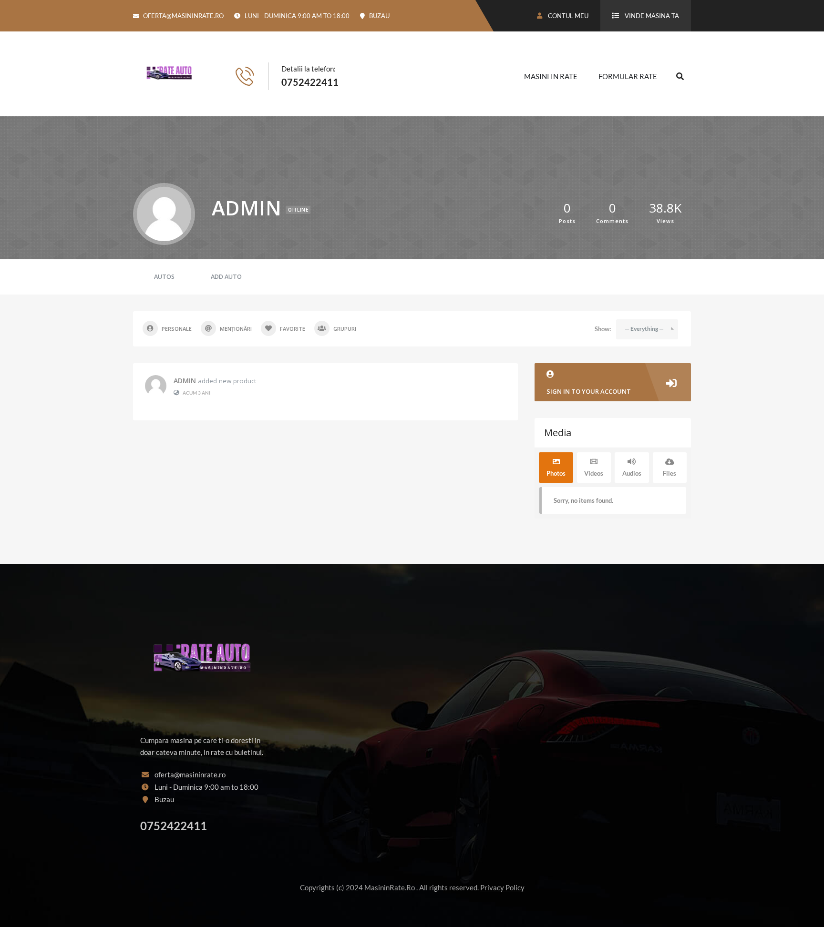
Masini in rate (550, 76)
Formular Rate (627, 76)
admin (185, 381)
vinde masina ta (652, 16)
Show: (603, 329)
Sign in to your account (588, 391)
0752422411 (310, 82)
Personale (177, 328)
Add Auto (226, 277)
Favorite (292, 328)
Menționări (236, 328)
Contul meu (567, 16)
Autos (164, 277)
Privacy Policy (502, 887)
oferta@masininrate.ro (183, 16)
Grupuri (344, 328)
